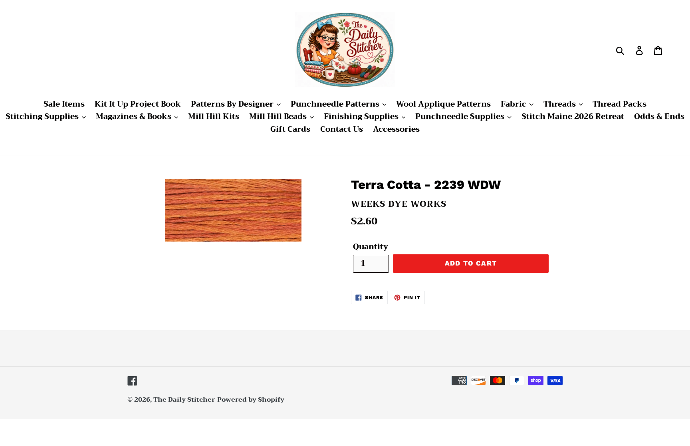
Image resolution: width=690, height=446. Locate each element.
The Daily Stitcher (184, 399)
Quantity (370, 247)
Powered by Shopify (250, 399)
